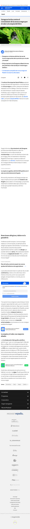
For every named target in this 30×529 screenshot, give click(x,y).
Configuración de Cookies (15, 502)
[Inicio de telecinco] (1, 8)
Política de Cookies (15, 504)
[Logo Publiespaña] (15, 485)
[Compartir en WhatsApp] (18, 77)
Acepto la (8, 293)
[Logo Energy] (15, 455)
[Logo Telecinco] (15, 426)
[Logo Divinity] (15, 435)
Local (13, 11)
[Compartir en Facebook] (28, 77)
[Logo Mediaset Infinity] (15, 421)
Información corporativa (15, 498)
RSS (15, 508)
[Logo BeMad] (15, 460)
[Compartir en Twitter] (21, 77)
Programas (4, 396)
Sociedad (17, 11)
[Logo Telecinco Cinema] (15, 470)
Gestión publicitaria (15, 506)
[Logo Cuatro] (15, 431)
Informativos (8, 384)
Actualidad (4, 392)
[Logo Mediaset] (15, 414)
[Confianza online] (15, 523)
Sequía (19, 384)
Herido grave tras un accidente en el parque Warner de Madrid (15, 5)
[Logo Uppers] (15, 465)
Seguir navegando (6, 404)
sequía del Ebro (14, 98)
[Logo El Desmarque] (15, 440)
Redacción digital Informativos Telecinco (14, 51)
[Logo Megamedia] (16, 517)
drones (13, 160)
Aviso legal (15, 496)
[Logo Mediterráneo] (15, 489)
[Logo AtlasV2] (15, 480)
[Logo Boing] (15, 450)
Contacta (15, 510)
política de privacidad (10, 293)
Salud (3, 14)
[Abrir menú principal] (28, 8)
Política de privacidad (15, 500)
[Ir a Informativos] (8, 8)
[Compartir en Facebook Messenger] (24, 77)
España (8, 11)
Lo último (3, 11)
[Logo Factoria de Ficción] (15, 445)
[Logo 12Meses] (15, 475)
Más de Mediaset (6, 407)
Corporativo (5, 400)
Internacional (24, 11)
